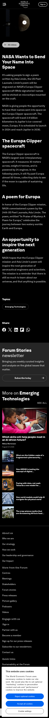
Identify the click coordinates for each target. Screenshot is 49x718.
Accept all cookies (25, 704)
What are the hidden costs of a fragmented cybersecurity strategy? (30, 457)
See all (42, 403)
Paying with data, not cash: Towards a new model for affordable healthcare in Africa (30, 485)
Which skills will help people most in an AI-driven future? (23, 438)
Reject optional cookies (25, 696)
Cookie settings (24, 711)
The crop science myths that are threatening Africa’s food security (29, 513)
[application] (24, 23)
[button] (24, 22)
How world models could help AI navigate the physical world (30, 498)
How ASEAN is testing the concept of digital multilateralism (27, 471)
